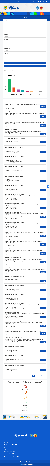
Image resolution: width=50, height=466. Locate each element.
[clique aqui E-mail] (21, 461)
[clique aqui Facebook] (23, 461)
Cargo (6, 57)
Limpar (36, 62)
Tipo (6, 25)
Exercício (7, 29)
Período (6, 39)
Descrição (7, 43)
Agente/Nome (7, 48)
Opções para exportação (25, 66)
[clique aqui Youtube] (26, 461)
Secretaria (7, 53)
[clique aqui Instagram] (29, 461)
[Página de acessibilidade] (26, 1)
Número (6, 34)
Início (5, 20)
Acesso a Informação (11, 20)
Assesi (20, 464)
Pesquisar (14, 62)
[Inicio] (4, 13)
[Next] (44, 376)
